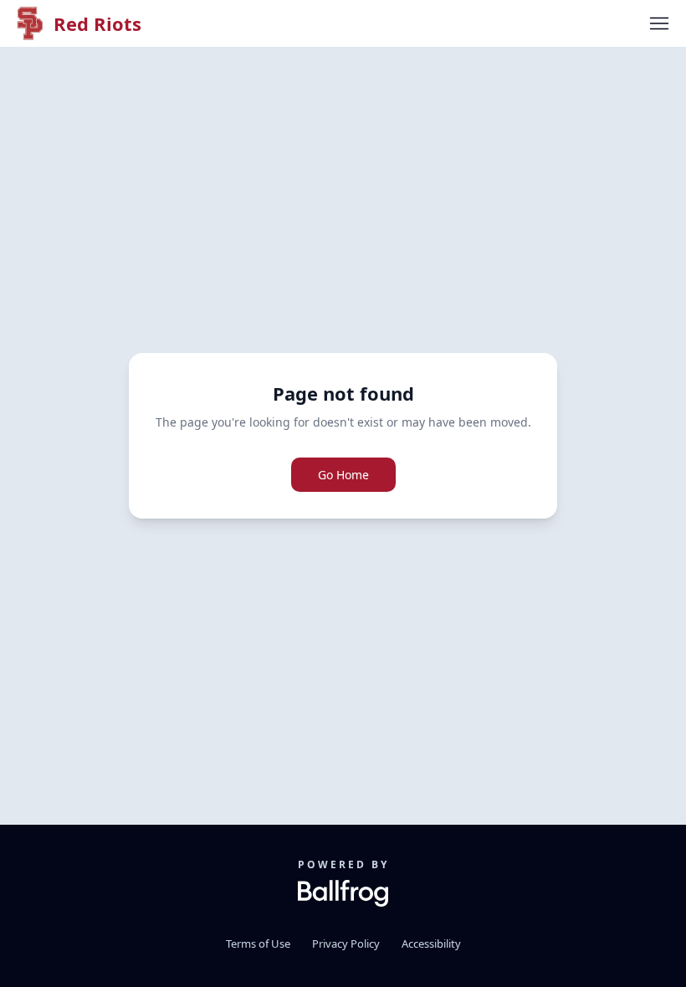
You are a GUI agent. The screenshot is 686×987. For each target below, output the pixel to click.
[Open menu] (659, 23)
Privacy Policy (346, 943)
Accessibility (431, 943)
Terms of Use (258, 943)
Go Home (343, 475)
